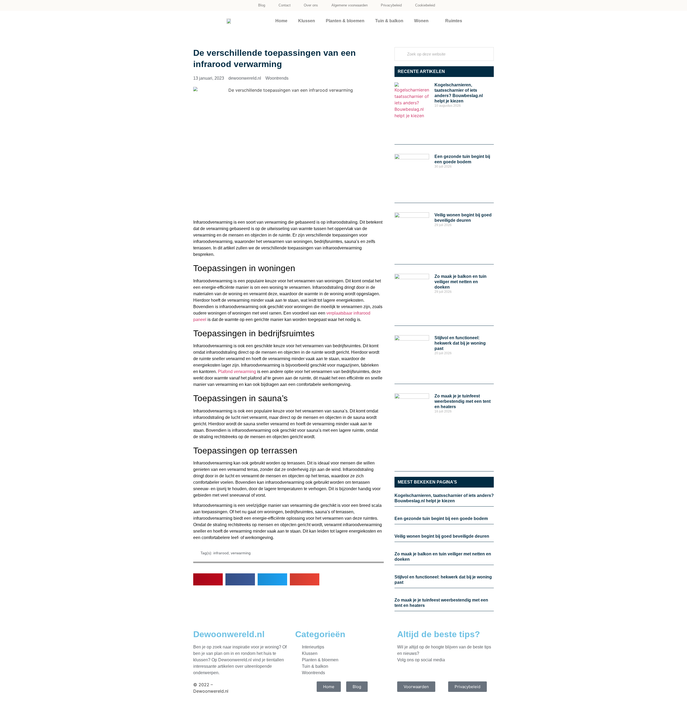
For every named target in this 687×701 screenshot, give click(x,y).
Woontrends (276, 78)
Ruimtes (453, 21)
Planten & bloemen (345, 21)
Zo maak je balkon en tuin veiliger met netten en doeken (460, 281)
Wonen (421, 21)
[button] (208, 579)
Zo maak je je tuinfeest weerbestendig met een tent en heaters (462, 401)
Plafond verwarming (237, 371)
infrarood (221, 553)
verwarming (241, 553)
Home (281, 21)
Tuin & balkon (389, 21)
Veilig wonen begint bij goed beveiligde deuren (441, 536)
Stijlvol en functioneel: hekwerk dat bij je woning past (460, 343)
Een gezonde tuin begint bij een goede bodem (441, 518)
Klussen (306, 21)
